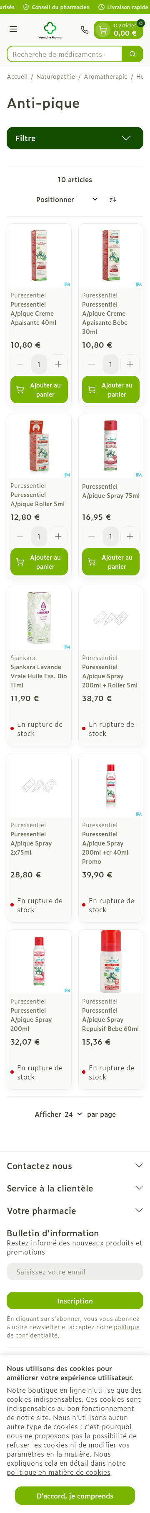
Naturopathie (55, 76)
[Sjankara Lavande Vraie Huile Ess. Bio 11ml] (39, 618)
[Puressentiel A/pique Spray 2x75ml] (39, 785)
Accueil (17, 76)
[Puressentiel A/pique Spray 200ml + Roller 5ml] (111, 618)
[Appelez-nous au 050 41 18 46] (84, 30)
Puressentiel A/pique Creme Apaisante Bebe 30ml (105, 318)
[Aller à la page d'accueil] (50, 29)
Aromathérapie (106, 76)
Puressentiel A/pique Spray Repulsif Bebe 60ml (110, 1019)
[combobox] (64, 54)
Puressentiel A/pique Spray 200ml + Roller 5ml (110, 675)
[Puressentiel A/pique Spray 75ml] (111, 446)
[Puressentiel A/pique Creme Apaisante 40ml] (39, 255)
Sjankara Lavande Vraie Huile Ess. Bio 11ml (38, 675)
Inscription (75, 1301)
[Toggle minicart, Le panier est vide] (102, 29)
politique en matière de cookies (58, 1472)
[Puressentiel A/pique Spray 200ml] (39, 962)
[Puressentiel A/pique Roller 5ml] (39, 446)
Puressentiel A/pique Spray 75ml (111, 490)
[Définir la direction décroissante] (113, 199)
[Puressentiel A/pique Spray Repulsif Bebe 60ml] (111, 962)
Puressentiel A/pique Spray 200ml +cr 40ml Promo (105, 847)
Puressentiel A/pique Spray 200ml (31, 1019)
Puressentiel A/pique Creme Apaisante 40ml (33, 313)
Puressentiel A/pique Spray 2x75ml (31, 842)
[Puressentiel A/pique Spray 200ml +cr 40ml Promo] (111, 785)
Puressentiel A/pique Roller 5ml (37, 499)
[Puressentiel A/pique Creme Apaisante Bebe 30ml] (111, 255)
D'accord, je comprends (75, 1496)
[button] (75, 138)
